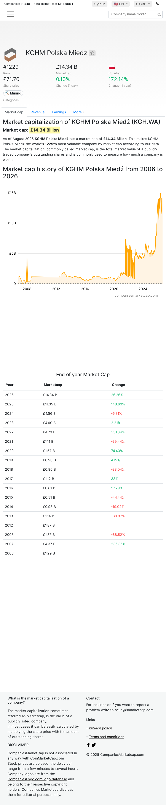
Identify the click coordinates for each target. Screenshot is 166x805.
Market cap (14, 112)
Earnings (59, 112)
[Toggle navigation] (10, 14)
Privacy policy (100, 728)
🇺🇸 (119, 4)
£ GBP (141, 4)
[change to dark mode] (158, 4)
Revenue (38, 112)
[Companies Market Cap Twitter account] (94, 746)
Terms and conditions (106, 737)
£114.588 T (65, 3)
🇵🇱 (112, 67)
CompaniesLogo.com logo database (37, 779)
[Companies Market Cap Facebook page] (88, 746)
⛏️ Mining (13, 93)
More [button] (77, 112)
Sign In (99, 4)
